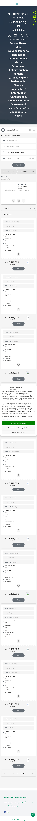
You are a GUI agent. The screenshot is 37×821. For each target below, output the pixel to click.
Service (6, 804)
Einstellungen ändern (18, 432)
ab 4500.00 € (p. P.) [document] (18, 24)
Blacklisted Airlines (17, 804)
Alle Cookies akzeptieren (18, 423)
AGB (10, 804)
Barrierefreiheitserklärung (11, 806)
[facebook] (5, 813)
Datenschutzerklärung (17, 802)
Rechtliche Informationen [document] (15, 797)
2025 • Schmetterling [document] (19, 820)
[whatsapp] (8, 813)
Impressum (7, 802)
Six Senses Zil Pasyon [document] (18, 16)
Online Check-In (27, 802)
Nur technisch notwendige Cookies (18, 428)
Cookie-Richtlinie (6, 419)
